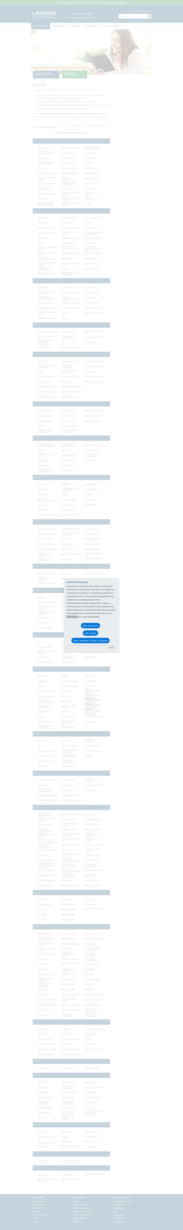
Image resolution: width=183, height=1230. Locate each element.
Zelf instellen (90, 633)
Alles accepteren (90, 626)
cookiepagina (93, 617)
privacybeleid (72, 617)
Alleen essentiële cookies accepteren (90, 641)
